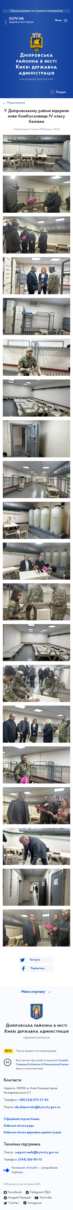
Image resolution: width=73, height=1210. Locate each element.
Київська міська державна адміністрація (32, 1132)
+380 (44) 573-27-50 (33, 1100)
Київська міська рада (19, 1126)
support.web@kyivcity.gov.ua (36, 1152)
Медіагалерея (16, 102)
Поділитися (38, 968)
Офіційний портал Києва (21, 1119)
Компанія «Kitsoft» (25, 1168)
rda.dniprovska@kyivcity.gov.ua (37, 1107)
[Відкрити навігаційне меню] (65, 20)
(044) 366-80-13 (30, 1159)
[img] (36, 153)
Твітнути (35, 960)
